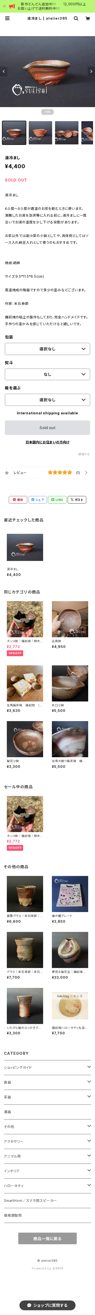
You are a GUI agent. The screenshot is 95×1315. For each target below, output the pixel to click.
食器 (7, 1082)
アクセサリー (14, 1141)
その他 (9, 1127)
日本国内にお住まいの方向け (47, 442)
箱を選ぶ (13, 388)
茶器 (7, 1097)
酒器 (7, 1112)
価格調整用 (13, 1215)
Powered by (42, 1268)
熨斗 (9, 362)
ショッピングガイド (18, 1067)
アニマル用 (12, 1156)
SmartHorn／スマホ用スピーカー (30, 1200)
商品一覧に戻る (47, 1238)
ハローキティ (14, 1186)
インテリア (12, 1171)
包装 (9, 337)
